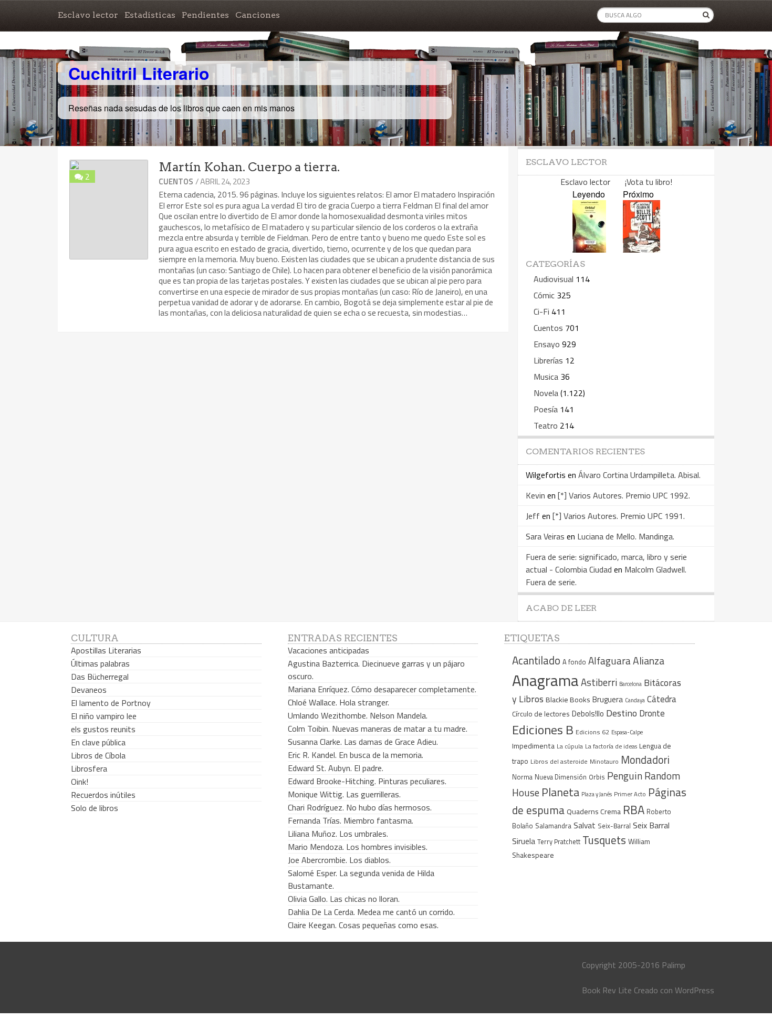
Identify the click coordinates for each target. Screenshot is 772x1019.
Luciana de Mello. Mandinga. (625, 536)
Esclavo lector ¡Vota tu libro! (616, 181)
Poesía (546, 409)
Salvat (584, 825)
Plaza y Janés (596, 793)
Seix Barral (651, 825)
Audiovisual (553, 279)
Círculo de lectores (541, 714)
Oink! (79, 781)
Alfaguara (609, 660)
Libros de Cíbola (98, 755)
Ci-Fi (541, 311)
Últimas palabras (100, 663)
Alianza (648, 661)
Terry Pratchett (558, 842)
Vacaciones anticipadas (328, 650)
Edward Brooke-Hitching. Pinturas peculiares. (367, 781)
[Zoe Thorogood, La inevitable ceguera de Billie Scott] (641, 249)
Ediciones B (542, 729)
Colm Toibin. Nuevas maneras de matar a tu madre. (377, 728)
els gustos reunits (103, 729)
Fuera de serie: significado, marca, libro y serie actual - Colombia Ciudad (606, 563)
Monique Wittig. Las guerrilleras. (344, 794)
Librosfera (89, 768)
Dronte (652, 713)
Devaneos (89, 689)
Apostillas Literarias (106, 650)
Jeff (533, 516)
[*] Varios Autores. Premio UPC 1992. (624, 495)
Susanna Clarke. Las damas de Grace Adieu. (363, 741)
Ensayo (547, 344)
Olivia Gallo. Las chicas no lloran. (344, 898)
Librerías (548, 360)
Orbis (597, 777)
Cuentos (176, 181)
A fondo (574, 662)
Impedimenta (533, 746)
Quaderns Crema (594, 811)
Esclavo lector (88, 15)
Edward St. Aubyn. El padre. (335, 768)
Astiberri (599, 682)
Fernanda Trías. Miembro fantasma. (350, 820)
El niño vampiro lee (104, 716)
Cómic (544, 295)
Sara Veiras (545, 536)
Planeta (560, 791)
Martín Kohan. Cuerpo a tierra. (249, 167)
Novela (546, 393)
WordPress (694, 990)
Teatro (546, 425)
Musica (546, 376)
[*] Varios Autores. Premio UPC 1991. (618, 516)
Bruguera (607, 699)
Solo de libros (94, 808)
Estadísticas (149, 15)
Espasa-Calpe (627, 731)
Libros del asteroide (559, 761)
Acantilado (536, 660)
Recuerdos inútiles (103, 794)
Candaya (635, 700)
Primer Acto (630, 793)
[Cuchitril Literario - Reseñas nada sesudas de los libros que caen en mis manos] (668, 64)
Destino (621, 713)
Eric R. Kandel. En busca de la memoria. (355, 754)
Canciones (257, 15)
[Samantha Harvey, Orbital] (589, 249)
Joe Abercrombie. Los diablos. (339, 860)
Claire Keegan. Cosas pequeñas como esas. (363, 925)
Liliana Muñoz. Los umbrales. (338, 833)
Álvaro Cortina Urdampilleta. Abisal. (639, 475)
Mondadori (645, 760)
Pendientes (205, 15)
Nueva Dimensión (561, 777)
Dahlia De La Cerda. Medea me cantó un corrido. (371, 912)
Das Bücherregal (100, 676)
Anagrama (545, 680)
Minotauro (604, 761)
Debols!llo (588, 714)
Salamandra (553, 825)
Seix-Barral (614, 826)
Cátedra (661, 698)
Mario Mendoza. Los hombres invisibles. (357, 846)
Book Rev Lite (607, 990)
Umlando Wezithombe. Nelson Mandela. (357, 715)
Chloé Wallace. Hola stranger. (338, 702)
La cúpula (570, 746)
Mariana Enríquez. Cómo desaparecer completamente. (382, 689)
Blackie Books (568, 699)
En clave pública (98, 742)
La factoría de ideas (611, 746)
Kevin (535, 495)
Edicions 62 (592, 732)
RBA (633, 809)
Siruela (523, 841)
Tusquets (604, 839)
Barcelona (630, 684)
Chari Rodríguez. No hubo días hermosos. (360, 807)
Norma (522, 777)
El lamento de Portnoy (111, 702)
